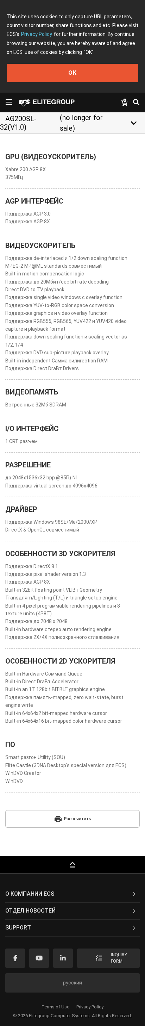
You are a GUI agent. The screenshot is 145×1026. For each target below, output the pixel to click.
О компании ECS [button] (29, 893)
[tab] (72, 894)
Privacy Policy (36, 34)
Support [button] (18, 927)
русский (72, 982)
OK (72, 72)
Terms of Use (55, 1006)
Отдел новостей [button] (30, 910)
